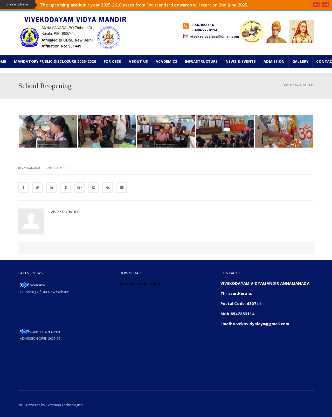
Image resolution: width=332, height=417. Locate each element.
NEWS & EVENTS (241, 61)
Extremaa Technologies (64, 404)
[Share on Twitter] (37, 187)
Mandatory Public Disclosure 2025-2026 (55, 61)
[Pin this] (93, 187)
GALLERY (300, 61)
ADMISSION (274, 61)
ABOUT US (138, 61)
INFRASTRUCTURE (201, 61)
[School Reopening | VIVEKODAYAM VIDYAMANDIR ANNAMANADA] (74, 32)
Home (288, 85)
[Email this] (121, 187)
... (41, 9)
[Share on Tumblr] (65, 187)
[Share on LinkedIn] (51, 187)
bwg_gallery (304, 85)
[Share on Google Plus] (79, 187)
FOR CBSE (112, 61)
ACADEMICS (166, 61)
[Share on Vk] (107, 187)
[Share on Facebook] (23, 187)
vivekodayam (65, 211)
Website (37, 285)
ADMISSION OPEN (45, 331)
